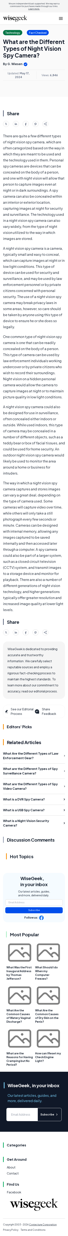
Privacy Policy (10, 1229)
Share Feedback (49, 711)
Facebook (14, 1192)
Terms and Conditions (33, 1229)
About (11, 1167)
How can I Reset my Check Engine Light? (48, 1057)
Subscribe (34, 910)
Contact (13, 1173)
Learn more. (34, 9)
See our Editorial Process (22, 711)
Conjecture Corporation (43, 1224)
